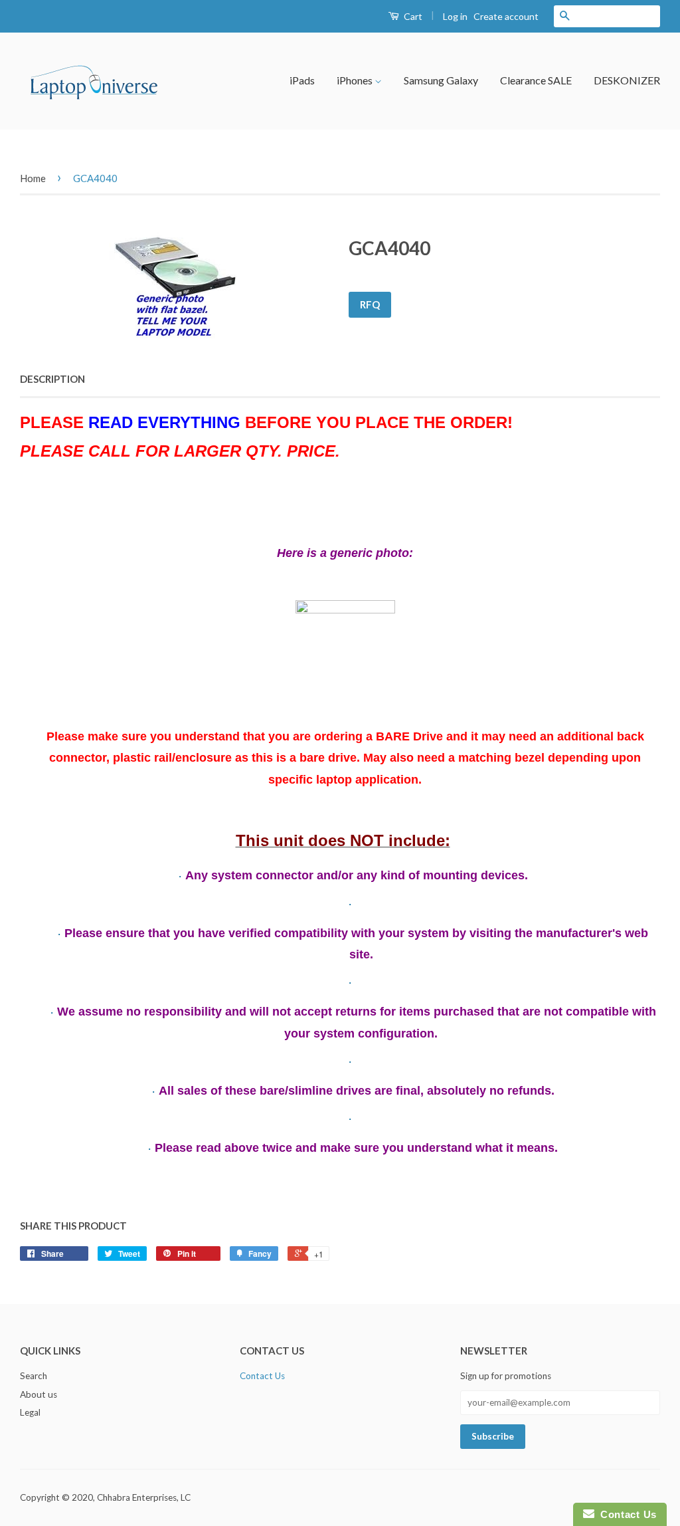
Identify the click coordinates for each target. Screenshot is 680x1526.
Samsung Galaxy (441, 80)
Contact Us (262, 1375)
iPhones (356, 80)
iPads (302, 80)
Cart (412, 16)
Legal (30, 1412)
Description (52, 379)
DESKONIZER (627, 80)
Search (33, 1375)
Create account (506, 16)
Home (33, 178)
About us (38, 1394)
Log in (455, 16)
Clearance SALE (536, 80)
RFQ (370, 304)
